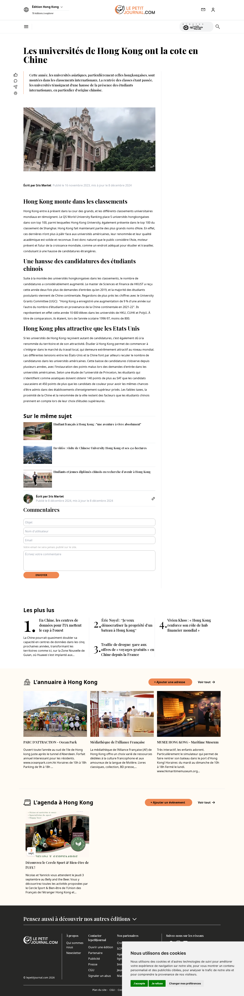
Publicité (94, 959)
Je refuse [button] (157, 983)
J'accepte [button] (139, 983)
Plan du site (100, 990)
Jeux (120, 970)
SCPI (120, 949)
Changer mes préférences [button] (185, 983)
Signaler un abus (99, 976)
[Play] (208, 26)
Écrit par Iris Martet (37, 185)
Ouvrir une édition (100, 947)
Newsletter (73, 953)
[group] (209, 26)
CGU (91, 970)
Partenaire (95, 953)
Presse (92, 964)
